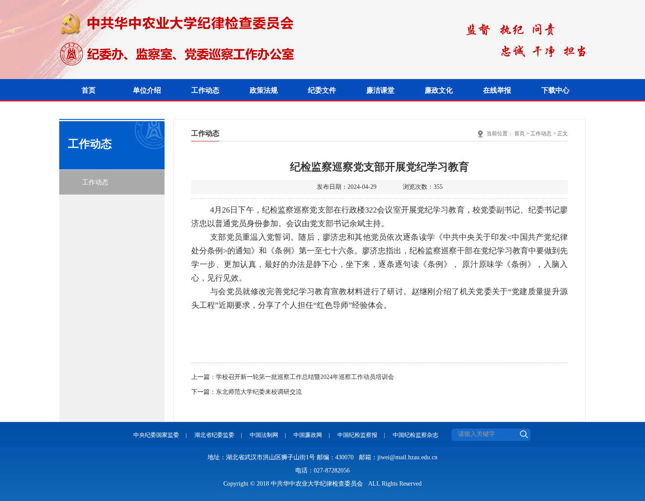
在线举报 (497, 90)
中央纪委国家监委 (156, 435)
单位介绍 (147, 90)
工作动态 (205, 90)
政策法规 (264, 90)
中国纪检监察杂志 (415, 435)
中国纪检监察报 (357, 435)
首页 (89, 90)
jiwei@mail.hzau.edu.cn (407, 457)
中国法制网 (264, 435)
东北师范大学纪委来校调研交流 (259, 392)
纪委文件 (322, 90)
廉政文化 (439, 90)
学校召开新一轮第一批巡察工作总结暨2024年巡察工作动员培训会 (305, 377)
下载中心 (555, 90)
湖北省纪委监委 (214, 435)
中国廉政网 (308, 435)
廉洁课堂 (380, 90)
